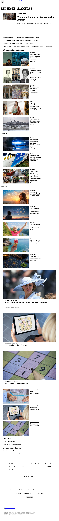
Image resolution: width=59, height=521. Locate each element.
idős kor (32, 222)
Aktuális (48, 463)
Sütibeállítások (29, 497)
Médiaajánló (22, 489)
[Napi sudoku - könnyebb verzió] (16, 385)
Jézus (31, 101)
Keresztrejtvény (11, 343)
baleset (32, 153)
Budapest (32, 52)
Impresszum (13, 489)
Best (22, 466)
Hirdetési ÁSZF (17, 493)
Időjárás (11, 463)
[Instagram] (33, 481)
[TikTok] (29, 481)
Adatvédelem (46, 489)
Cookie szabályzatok (40, 493)
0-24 (35, 466)
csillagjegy (33, 190)
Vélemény (11, 466)
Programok (35, 463)
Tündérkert (22, 13)
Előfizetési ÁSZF (28, 493)
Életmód (48, 466)
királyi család (11, 300)
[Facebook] (25, 481)
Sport (23, 463)
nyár (31, 238)
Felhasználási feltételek (33, 489)
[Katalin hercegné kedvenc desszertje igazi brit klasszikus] (26, 304)
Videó (11, 470)
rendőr (32, 137)
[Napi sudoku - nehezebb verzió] (16, 347)
